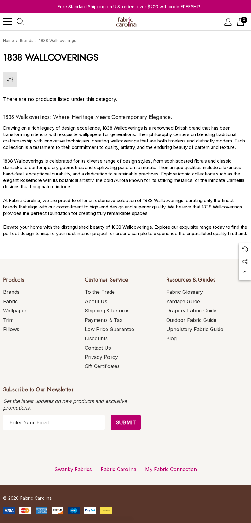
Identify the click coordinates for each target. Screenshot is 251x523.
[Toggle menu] (7, 21)
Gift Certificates (102, 366)
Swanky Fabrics (73, 469)
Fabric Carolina (118, 469)
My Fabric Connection (171, 469)
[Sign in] (228, 22)
